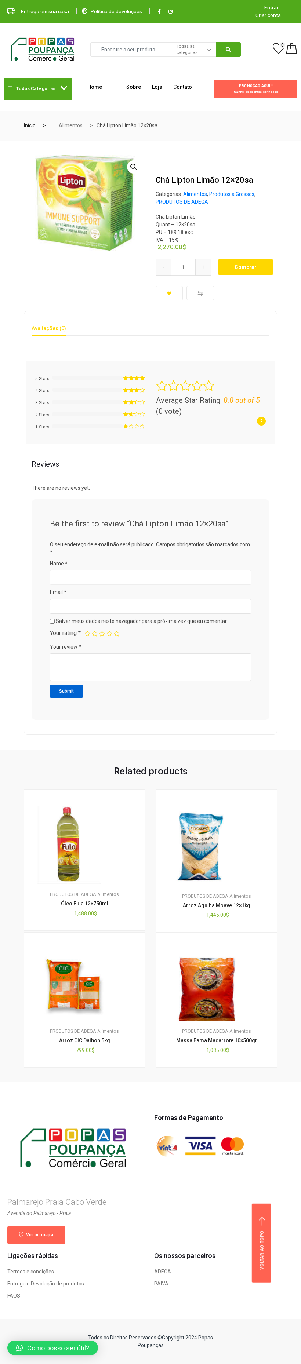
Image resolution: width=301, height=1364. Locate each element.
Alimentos (71, 125)
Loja (157, 87)
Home (94, 87)
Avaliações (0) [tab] (49, 328)
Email (58, 592)
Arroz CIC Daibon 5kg (84, 1040)
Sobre (133, 87)
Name (59, 563)
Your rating (65, 633)
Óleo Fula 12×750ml (84, 904)
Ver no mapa (39, 1234)
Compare (200, 293)
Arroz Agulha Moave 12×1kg (216, 905)
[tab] (49, 331)
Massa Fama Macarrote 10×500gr (216, 1040)
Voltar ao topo (262, 1250)
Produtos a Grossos (231, 194)
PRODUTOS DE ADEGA (182, 202)
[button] (52, 1348)
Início (30, 125)
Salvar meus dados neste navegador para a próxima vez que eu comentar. (142, 621)
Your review (65, 647)
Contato (182, 87)
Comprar (246, 267)
